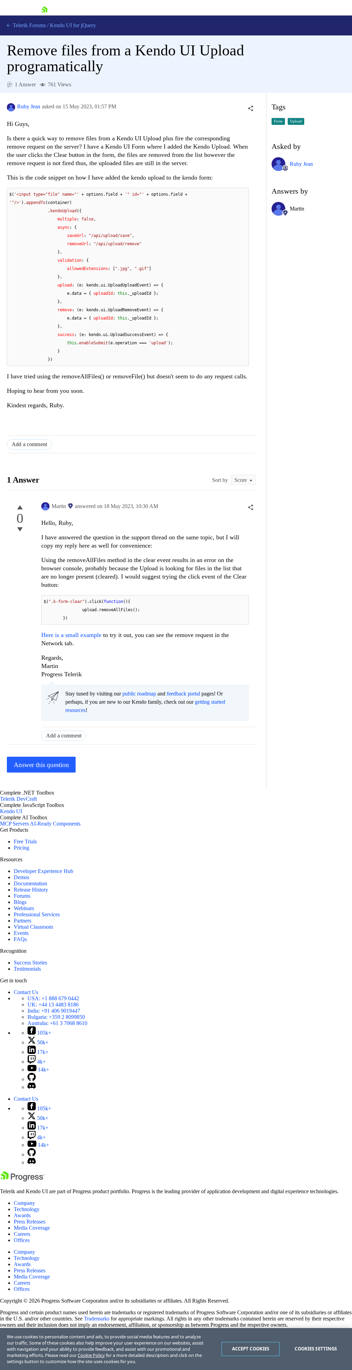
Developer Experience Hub (43, 871)
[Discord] (32, 1087)
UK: (53, 1004)
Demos (21, 877)
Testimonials (27, 969)
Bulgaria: (56, 1017)
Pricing (21, 848)
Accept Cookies (251, 1349)
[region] (176, 1349)
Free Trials (25, 841)
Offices (22, 1240)
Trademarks (96, 1319)
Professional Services (37, 914)
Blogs (20, 902)
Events (21, 933)
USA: (53, 998)
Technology (27, 1209)
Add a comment (29, 444)
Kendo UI (11, 811)
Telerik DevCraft (18, 799)
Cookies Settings (316, 1349)
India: (54, 1011)
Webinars (24, 908)
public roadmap (139, 694)
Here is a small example (71, 635)
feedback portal (183, 694)
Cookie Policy (91, 1355)
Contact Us (26, 992)
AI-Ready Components (55, 824)
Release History (31, 890)
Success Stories (30, 963)
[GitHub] (32, 1079)
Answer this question (41, 764)
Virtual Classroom (33, 927)
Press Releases (29, 1222)
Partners (22, 921)
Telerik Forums (28, 25)
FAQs (20, 939)
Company (24, 1203)
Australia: (57, 1023)
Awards (22, 1215)
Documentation (30, 883)
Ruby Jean (28, 106)
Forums (22, 896)
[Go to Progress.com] (22, 1180)
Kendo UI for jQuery (73, 25)
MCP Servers (14, 824)
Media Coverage (32, 1228)
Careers (22, 1234)
